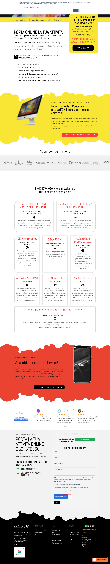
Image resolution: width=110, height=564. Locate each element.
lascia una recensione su (20, 419)
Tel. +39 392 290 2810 (66, 441)
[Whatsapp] (86, 526)
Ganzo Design (65, 410)
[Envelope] (90, 526)
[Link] (93, 526)
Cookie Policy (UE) (74, 532)
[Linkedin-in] (88, 526)
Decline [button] (82, 10)
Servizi (49, 20)
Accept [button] (75, 10)
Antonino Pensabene (87, 410)
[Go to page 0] (64, 426)
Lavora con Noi (73, 530)
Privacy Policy (73, 537)
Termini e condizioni (74, 534)
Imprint (72, 539)
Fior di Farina (44, 410)
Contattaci (57, 20)
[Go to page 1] (65, 426)
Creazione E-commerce (36, 20)
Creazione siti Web (20, 20)
